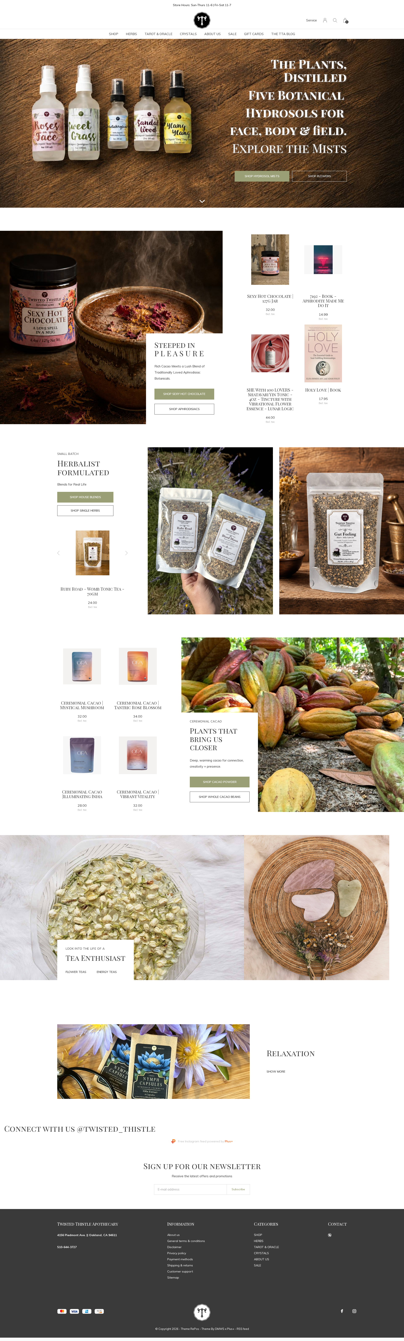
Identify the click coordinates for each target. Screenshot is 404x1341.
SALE (232, 34)
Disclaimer (174, 1247)
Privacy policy (176, 1253)
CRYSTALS (188, 34)
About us (173, 1235)
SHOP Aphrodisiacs (184, 409)
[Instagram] (354, 1311)
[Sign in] (325, 20)
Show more (276, 1071)
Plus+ (230, 1328)
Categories (266, 1224)
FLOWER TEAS (76, 972)
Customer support (180, 1271)
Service (311, 20)
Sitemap (173, 1277)
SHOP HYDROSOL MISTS (262, 176)
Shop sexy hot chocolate (184, 394)
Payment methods (180, 1259)
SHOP (113, 34)
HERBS (131, 34)
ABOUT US (212, 34)
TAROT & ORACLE (158, 34)
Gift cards (254, 34)
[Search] (335, 20)
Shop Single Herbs (85, 510)
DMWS (219, 1328)
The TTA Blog (283, 34)
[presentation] (58, 553)
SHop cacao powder (220, 782)
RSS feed (243, 1328)
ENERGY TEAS (107, 972)
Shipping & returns (180, 1265)
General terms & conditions (186, 1241)
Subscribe (238, 1189)
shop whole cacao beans (220, 797)
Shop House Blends (85, 497)
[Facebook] (342, 1311)
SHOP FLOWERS (319, 176)
